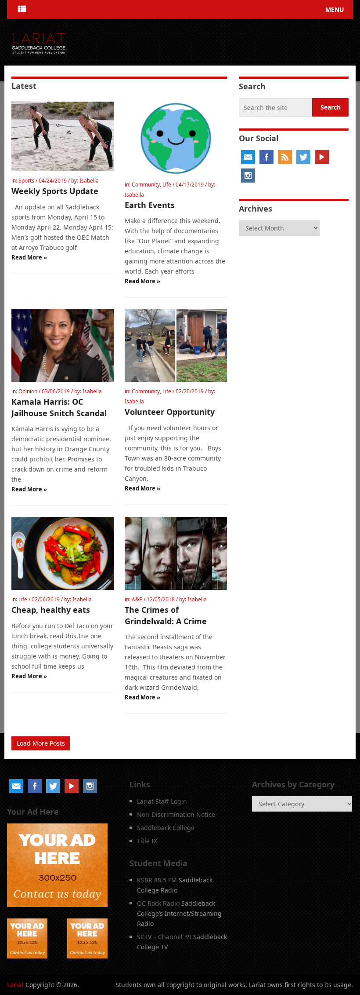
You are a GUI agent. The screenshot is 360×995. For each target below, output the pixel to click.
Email (248, 157)
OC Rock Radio (158, 903)
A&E (137, 599)
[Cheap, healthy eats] (62, 553)
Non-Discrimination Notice (176, 814)
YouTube (322, 157)
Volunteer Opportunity (170, 411)
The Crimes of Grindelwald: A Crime (166, 615)
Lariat (15, 984)
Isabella (89, 180)
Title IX (147, 841)
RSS (285, 157)
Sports (26, 180)
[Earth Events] (176, 138)
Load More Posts (41, 743)
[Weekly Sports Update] (62, 136)
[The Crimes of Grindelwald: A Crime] (176, 553)
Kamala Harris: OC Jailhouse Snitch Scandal (59, 407)
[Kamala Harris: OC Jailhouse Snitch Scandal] (62, 345)
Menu (334, 9)
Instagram (248, 175)
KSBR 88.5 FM (157, 880)
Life (166, 184)
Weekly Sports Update (54, 191)
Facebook (266, 157)
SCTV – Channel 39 (164, 937)
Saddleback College (165, 827)
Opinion (27, 391)
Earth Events (150, 205)
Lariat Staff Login (162, 801)
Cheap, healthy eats (50, 609)
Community (146, 184)
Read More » (29, 257)
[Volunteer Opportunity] (176, 345)
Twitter (303, 157)
